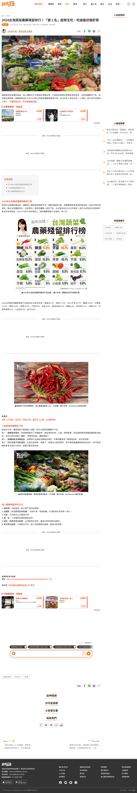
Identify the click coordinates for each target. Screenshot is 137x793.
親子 (102, 4)
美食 (75, 4)
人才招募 (62, 773)
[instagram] (75, 782)
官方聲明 (125, 773)
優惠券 (51, 4)
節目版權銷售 (126, 767)
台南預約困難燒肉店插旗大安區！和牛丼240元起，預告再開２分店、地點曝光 (121, 152)
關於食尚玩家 (63, 767)
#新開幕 (119, 238)
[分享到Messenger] (94, 31)
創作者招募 (83, 770)
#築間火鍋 (118, 227)
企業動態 (62, 777)
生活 (110, 4)
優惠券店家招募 (85, 767)
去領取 (39, 119)
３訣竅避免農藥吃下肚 (16, 188)
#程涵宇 (17, 676)
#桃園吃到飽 (120, 233)
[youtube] (65, 782)
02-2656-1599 (17, 777)
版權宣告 (83, 777)
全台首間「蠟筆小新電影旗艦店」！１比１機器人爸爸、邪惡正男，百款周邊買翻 (120, 162)
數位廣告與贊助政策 (107, 777)
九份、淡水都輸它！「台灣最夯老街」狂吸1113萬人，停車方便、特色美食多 (120, 141)
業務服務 (104, 767)
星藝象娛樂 (125, 777)
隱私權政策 (104, 770)
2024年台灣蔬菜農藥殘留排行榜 (20, 184)
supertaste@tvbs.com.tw (18, 771)
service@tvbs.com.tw (16, 774)
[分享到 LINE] (89, 31)
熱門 (67, 4)
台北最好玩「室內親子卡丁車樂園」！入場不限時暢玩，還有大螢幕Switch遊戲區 (120, 183)
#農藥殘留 (7, 676)
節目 (60, 4)
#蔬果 (26, 676)
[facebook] (60, 782)
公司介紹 (62, 770)
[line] (70, 782)
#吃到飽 (107, 227)
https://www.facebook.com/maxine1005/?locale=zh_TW (29, 579)
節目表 (82, 773)
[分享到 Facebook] (84, 31)
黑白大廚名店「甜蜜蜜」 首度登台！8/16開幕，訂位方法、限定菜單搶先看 (120, 131)
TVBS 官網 (123, 790)
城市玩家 (38, 4)
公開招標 (125, 770)
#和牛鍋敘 (108, 238)
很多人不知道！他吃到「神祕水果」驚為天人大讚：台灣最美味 (29, 419)
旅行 (85, 4)
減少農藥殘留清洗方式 (16, 191)
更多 (118, 4)
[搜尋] (128, 4)
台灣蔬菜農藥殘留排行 (19, 585)
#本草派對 (108, 233)
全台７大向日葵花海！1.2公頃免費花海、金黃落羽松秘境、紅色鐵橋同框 (120, 173)
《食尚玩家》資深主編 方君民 (19, 31)
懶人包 (94, 4)
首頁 (3, 16)
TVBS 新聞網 (131, 790)
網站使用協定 (105, 773)
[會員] (133, 4)
